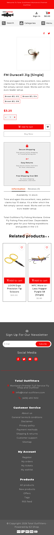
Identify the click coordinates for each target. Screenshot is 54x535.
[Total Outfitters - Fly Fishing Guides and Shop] (7, 14)
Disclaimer (27, 421)
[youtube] (30, 359)
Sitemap (27, 442)
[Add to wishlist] (21, 247)
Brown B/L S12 (12, 96)
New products (27, 489)
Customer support (27, 438)
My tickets (27, 465)
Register (27, 457)
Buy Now (28, 134)
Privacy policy (27, 425)
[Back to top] (48, 528)
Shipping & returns (27, 434)
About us (27, 413)
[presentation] (45, 236)
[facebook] (18, 359)
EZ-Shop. (34, 527)
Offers (27, 493)
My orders (27, 461)
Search (10, 23)
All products (27, 485)
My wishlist (27, 470)
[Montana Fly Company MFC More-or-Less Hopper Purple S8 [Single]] (39, 260)
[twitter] (24, 359)
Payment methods (27, 429)
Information (18, 189)
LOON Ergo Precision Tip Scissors (14, 288)
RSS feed (27, 501)
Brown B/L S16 (12, 101)
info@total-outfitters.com (30, 392)
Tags (27, 497)
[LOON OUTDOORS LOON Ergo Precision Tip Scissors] (14, 260)
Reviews (34, 189)
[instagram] (36, 359)
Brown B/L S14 (30, 96)
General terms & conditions (27, 417)
